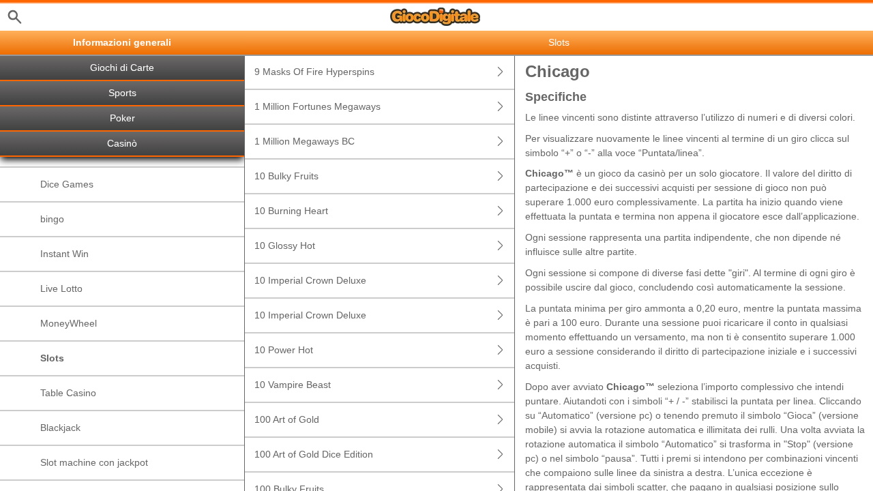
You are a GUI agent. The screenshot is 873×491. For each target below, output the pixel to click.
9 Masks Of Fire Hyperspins (314, 71)
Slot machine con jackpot (94, 462)
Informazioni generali (122, 43)
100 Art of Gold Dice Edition (313, 454)
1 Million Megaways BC (304, 141)
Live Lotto (61, 288)
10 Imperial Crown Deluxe (310, 280)
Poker (122, 118)
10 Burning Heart (291, 210)
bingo (52, 218)
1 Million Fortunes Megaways (317, 106)
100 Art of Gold (286, 419)
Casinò (122, 143)
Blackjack (60, 427)
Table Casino (68, 392)
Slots (52, 358)
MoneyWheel (68, 323)
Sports (122, 93)
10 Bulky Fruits (286, 175)
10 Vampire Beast (292, 384)
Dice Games (66, 184)
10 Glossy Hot (284, 245)
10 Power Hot (283, 349)
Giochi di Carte (122, 68)
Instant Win (64, 253)
